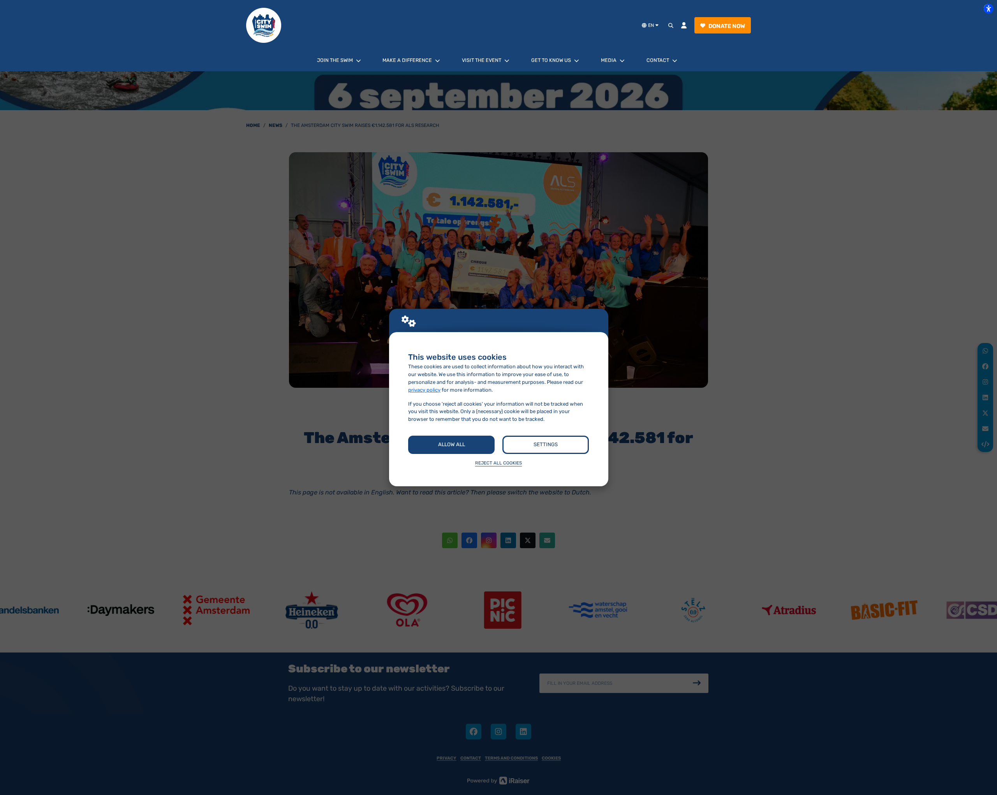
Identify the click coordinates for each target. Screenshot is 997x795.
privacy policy (424, 390)
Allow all (451, 444)
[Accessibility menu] (988, 8)
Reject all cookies (498, 463)
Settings (546, 444)
